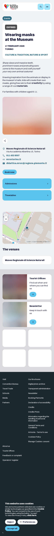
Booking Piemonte (36, 398)
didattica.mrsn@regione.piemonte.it (26, 163)
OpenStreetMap (37, 241)
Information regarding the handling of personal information (38, 418)
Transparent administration (39, 388)
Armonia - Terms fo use (38, 432)
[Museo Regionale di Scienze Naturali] (27, 260)
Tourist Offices (8, 451)
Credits (31, 407)
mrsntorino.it (13, 159)
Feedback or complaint (12, 455)
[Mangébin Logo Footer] (39, 338)
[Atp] (14, 338)
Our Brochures (34, 379)
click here (31, 515)
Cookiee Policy (34, 437)
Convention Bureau (10, 384)
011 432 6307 (13, 155)
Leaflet (29, 241)
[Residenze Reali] (14, 358)
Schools (6, 393)
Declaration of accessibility (39, 402)
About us (6, 446)
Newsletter (32, 393)
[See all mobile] (33, 294)
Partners (6, 402)
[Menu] (47, 7)
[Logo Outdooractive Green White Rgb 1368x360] (39, 358)
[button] (27, 228)
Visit (4, 379)
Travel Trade (8, 388)
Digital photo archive (36, 384)
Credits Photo (34, 412)
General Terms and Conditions (36, 426)
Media (5, 398)
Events (7, 18)
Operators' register (10, 460)
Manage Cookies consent (38, 441)
